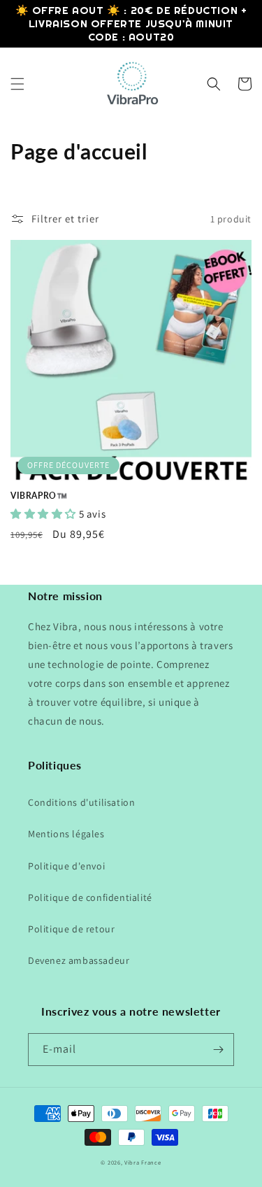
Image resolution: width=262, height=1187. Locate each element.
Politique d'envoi (66, 866)
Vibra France (142, 1162)
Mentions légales (66, 833)
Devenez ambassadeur (78, 960)
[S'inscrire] (218, 1049)
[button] (17, 84)
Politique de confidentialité (90, 897)
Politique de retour (71, 929)
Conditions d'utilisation (81, 802)
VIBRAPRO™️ (38, 495)
